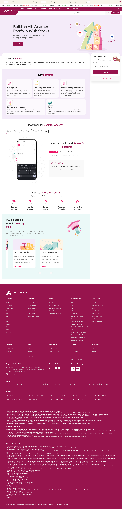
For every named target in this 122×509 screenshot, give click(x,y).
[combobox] (90, 13)
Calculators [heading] (53, 344)
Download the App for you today (82, 364)
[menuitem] (23, 9)
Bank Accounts (59, 504)
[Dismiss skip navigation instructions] (120, 2)
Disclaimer (18, 504)
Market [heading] (51, 298)
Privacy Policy (51, 504)
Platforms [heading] (9, 344)
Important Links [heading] (76, 298)
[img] (50, 368)
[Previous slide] (39, 273)
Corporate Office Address (14, 364)
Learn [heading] (29, 344)
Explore (8, 391)
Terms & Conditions (10, 504)
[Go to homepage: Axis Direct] (10, 10)
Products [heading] (9, 298)
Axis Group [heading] (96, 298)
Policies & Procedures (42, 504)
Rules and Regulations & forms (29, 504)
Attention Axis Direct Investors (15, 444)
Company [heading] (95, 344)
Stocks (16, 20)
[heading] (32, 29)
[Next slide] (51, 273)
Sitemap (66, 504)
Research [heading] (31, 298)
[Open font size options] (118, 8)
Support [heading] (73, 344)
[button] (12, 131)
